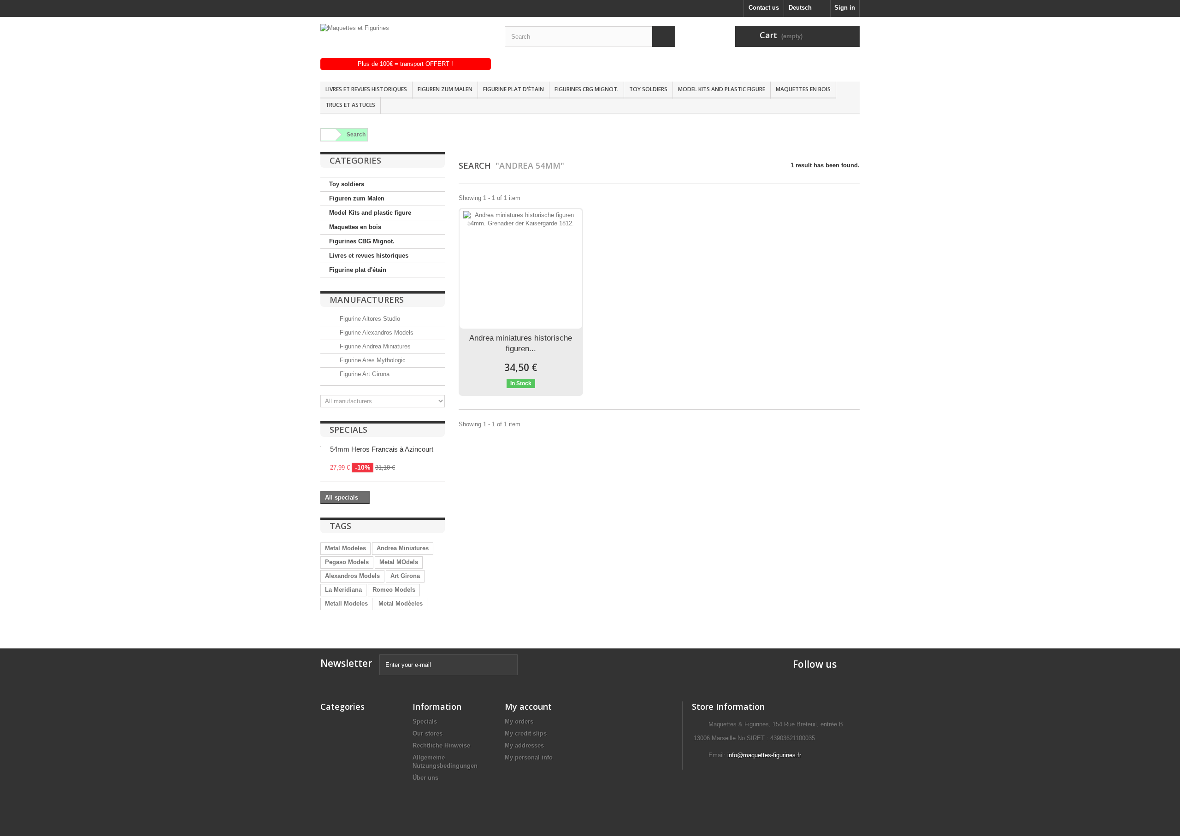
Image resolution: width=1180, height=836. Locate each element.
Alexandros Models (352, 575)
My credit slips (526, 733)
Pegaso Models (347, 562)
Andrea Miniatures (403, 548)
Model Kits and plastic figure (721, 89)
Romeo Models (393, 589)
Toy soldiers (648, 89)
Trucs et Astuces (350, 105)
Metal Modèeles (400, 603)
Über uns (425, 777)
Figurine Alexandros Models (375, 332)
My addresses (524, 745)
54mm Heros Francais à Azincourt (381, 449)
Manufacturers (367, 299)
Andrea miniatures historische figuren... (520, 343)
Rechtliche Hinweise (441, 745)
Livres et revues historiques (366, 89)
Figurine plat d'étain (513, 89)
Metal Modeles (345, 548)
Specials (348, 429)
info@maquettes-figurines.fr (764, 755)
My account (528, 706)
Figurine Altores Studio (369, 318)
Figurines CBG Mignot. (587, 89)
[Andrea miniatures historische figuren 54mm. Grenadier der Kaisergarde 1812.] (521, 268)
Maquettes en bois (803, 89)
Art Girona (405, 575)
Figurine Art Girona (363, 374)
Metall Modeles (346, 603)
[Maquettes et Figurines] (405, 41)
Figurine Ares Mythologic (372, 360)
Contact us (764, 7)
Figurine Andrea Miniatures (374, 346)
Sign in (844, 7)
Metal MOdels (398, 562)
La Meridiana (343, 589)
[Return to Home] (327, 135)
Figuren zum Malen (445, 89)
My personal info (529, 757)
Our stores (427, 733)
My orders (519, 721)
